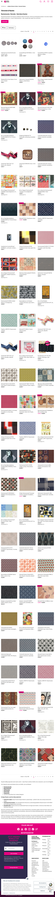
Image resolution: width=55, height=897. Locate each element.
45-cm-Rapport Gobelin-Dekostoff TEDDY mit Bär (45, 80)
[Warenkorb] (52, 1)
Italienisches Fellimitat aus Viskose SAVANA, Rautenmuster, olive (8, 764)
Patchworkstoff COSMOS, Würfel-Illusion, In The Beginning (8, 301)
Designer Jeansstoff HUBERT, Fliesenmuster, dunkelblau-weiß (26, 601)
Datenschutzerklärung (8, 858)
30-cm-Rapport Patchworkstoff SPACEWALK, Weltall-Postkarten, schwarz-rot (8, 273)
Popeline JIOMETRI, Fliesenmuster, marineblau (45, 219)
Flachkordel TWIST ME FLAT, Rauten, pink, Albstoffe (7, 164)
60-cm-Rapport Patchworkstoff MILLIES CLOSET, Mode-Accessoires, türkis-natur (8, 520)
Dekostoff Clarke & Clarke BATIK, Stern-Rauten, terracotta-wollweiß (26, 575)
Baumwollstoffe (7, 788)
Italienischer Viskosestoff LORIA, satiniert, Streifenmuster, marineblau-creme (46, 494)
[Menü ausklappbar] (1, 1)
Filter (4, 27)
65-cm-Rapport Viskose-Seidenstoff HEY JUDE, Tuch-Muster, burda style (45, 520)
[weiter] (52, 31)
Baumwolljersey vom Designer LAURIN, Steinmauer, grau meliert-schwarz (26, 301)
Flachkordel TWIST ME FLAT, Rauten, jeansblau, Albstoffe (7, 356)
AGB (43, 860)
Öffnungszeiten (35, 863)
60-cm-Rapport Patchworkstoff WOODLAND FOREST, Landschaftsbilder (8, 736)
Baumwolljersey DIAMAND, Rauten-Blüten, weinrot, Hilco (8, 575)
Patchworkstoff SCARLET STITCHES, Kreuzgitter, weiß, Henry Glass (46, 247)
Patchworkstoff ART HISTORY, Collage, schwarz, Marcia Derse (26, 465)
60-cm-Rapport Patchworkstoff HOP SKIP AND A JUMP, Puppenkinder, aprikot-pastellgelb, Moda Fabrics (45, 437)
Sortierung (11, 27)
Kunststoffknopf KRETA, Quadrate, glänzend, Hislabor (45, 53)
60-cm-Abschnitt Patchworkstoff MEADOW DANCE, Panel (45, 191)
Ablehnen (42, 890)
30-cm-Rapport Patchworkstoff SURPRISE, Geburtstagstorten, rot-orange (8, 191)
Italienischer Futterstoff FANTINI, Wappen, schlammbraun (26, 80)
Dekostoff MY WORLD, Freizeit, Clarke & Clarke (26, 330)
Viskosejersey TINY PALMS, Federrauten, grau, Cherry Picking (45, 628)
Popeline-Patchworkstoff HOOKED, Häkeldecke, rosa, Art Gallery (26, 764)
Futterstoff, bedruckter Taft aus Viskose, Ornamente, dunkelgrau (26, 548)
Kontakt (33, 875)
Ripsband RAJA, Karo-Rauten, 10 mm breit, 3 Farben (9, 80)
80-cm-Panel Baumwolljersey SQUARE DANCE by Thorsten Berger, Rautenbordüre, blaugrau (9, 219)
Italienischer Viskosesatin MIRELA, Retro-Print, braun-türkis (45, 575)
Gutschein (34, 860)
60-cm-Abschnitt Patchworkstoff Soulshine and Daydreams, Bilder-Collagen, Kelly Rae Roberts (26, 628)
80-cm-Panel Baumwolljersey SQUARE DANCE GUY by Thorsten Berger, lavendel (8, 136)
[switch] (50, 891)
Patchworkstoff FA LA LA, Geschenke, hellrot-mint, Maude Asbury (26, 411)
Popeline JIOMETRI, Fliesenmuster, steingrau (26, 681)
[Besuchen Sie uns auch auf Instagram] (29, 829)
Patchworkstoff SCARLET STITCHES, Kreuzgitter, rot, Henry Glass (9, 411)
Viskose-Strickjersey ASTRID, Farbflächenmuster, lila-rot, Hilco (8, 437)
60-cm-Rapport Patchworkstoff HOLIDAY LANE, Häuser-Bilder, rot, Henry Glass (26, 356)
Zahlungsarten (45, 869)
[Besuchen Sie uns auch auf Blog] (36, 829)
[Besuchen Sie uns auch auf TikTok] (33, 829)
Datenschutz (12, 893)
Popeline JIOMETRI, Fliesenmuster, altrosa (45, 681)
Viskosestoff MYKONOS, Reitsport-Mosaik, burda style (45, 764)
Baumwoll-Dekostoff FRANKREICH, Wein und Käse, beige (45, 411)
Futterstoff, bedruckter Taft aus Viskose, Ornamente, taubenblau (26, 655)
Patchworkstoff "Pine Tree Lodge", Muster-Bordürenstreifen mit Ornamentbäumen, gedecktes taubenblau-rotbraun (8, 708)
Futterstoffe (6, 791)
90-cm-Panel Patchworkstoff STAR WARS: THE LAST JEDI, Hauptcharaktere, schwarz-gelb (45, 708)
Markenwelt (34, 868)
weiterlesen (4, 21)
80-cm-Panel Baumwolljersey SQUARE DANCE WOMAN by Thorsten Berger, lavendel (9, 465)
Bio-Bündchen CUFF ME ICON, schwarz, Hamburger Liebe (44, 356)
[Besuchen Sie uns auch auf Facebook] (18, 829)
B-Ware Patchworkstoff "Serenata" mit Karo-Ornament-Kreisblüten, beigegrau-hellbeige (26, 494)
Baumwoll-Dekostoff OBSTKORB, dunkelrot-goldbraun (8, 108)
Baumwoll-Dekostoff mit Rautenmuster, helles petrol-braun (26, 708)
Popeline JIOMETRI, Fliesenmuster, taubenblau (26, 437)
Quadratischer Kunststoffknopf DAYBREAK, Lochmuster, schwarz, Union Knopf (8, 247)
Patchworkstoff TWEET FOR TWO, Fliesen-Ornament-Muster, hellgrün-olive (27, 384)
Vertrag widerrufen (14, 867)
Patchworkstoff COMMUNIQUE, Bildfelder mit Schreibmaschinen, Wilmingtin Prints (8, 494)
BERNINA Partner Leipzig (35, 866)
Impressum (5, 893)
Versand (20, 895)
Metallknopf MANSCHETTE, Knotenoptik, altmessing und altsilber (27, 136)
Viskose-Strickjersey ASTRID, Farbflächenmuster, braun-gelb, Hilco (27, 247)
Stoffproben (34, 872)
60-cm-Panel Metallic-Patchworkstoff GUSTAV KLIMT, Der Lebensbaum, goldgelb (45, 301)
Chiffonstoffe (7, 790)
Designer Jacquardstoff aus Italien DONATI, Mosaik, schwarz (8, 601)
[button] (40, 1)
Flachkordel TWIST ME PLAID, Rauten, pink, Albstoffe (44, 330)
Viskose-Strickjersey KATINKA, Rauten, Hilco (44, 548)
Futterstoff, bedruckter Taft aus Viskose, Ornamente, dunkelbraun (45, 164)
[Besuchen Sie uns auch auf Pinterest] (25, 829)
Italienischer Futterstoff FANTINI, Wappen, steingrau (45, 273)
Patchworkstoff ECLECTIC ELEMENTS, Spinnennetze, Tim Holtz (9, 548)
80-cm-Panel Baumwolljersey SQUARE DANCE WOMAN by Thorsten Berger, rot (27, 736)
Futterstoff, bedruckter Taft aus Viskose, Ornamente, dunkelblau (45, 136)
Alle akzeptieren (42, 883)
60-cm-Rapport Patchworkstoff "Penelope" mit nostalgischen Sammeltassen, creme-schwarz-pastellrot (26, 191)
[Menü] (53, 883)
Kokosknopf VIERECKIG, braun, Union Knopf (27, 164)
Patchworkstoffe (7, 787)
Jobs (33, 874)
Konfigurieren (43, 886)
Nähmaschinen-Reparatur (35, 870)
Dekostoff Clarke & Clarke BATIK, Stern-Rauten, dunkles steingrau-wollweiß (8, 384)
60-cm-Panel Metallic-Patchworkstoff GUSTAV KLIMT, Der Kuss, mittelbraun (27, 520)
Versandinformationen (47, 871)
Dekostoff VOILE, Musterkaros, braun (27, 218)
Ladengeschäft (35, 862)
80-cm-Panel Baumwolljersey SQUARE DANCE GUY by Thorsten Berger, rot (26, 108)
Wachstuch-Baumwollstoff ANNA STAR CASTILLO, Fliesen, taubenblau (46, 384)
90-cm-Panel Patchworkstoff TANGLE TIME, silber (44, 736)
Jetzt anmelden (13, 853)
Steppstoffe (6, 793)
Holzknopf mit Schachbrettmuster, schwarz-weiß (8, 53)
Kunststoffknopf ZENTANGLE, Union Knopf (27, 53)
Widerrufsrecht (45, 863)
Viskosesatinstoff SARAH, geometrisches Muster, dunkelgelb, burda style (8, 628)
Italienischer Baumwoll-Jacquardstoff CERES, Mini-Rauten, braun (8, 655)
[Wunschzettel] (48, 1)
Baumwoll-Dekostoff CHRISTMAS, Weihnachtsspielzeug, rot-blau (45, 108)
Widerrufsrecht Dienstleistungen (46, 866)
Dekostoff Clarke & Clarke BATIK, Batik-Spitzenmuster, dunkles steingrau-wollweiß (45, 655)
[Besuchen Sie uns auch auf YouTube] (22, 829)
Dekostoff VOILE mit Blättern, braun (45, 601)
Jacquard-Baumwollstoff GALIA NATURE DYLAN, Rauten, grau (8, 681)
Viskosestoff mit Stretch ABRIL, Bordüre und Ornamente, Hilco (44, 465)
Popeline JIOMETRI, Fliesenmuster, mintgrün (8, 330)
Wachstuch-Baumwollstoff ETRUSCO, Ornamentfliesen (27, 273)
